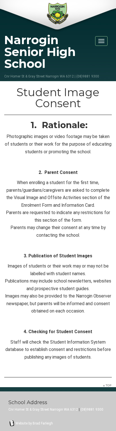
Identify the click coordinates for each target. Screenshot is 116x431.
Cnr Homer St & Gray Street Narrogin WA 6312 (43, 409)
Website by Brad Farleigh (34, 423)
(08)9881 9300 (92, 409)
